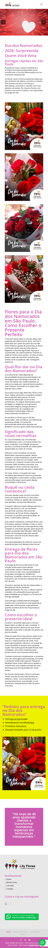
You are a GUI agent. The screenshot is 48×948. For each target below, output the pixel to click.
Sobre (8, 879)
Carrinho (10, 885)
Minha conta (11, 882)
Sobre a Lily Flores (21, 932)
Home (8, 932)
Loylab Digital (34, 945)
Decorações (34, 932)
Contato (9, 889)
